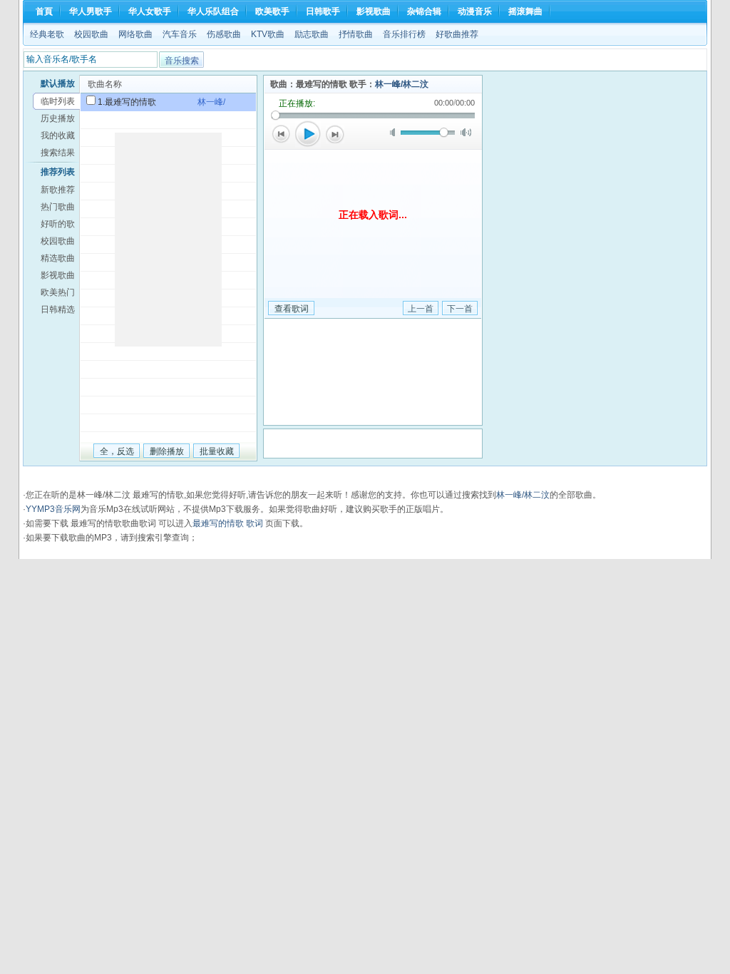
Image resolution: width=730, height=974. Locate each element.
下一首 (335, 134)
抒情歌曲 (356, 34)
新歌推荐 (58, 190)
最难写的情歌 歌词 (227, 523)
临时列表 (58, 101)
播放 (308, 134)
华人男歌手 (90, 11)
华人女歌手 (149, 11)
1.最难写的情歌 (127, 102)
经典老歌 (47, 34)
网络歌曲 (135, 34)
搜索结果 (58, 153)
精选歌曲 (58, 258)
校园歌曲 (91, 34)
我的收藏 (58, 135)
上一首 (281, 134)
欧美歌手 (272, 11)
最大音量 (466, 132)
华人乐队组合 (213, 11)
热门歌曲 (58, 207)
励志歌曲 (311, 34)
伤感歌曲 (224, 34)
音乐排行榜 (404, 34)
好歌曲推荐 (457, 34)
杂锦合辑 (424, 11)
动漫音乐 (475, 11)
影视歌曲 (373, 11)
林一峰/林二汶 (401, 84)
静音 (395, 132)
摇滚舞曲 (525, 11)
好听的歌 (58, 224)
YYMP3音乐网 (53, 509)
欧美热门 (58, 292)
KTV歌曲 (267, 34)
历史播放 (58, 118)
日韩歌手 (323, 11)
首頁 (44, 11)
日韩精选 (58, 309)
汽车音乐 (180, 34)
